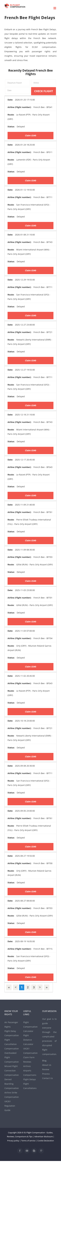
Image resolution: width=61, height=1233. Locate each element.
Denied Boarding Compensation (11, 1084)
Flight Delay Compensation (11, 1033)
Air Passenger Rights (11, 1024)
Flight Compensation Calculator (30, 1026)
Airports (27, 1070)
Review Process (46, 1071)
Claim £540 (30, 135)
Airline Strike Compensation (11, 1094)
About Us (46, 1065)
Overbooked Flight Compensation (11, 1057)
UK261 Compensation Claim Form (30, 1053)
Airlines (27, 1066)
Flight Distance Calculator (28, 1040)
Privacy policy (13, 1140)
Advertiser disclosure (43, 1136)
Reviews (27, 1061)
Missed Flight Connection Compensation (11, 1070)
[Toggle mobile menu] (55, 8)
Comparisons (29, 1075)
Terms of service (28, 1140)
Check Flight (43, 91)
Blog (44, 1060)
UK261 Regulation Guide (9, 1106)
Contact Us (47, 1078)
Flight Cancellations (30, 1086)
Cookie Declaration (45, 1140)
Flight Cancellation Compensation (11, 1044)
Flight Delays (29, 1079)
